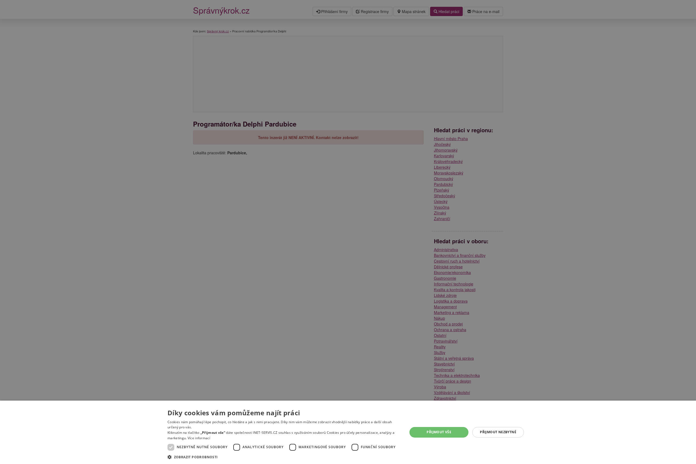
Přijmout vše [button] (439, 432)
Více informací (199, 438)
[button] (283, 457)
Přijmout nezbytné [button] (498, 432)
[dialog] (348, 432)
